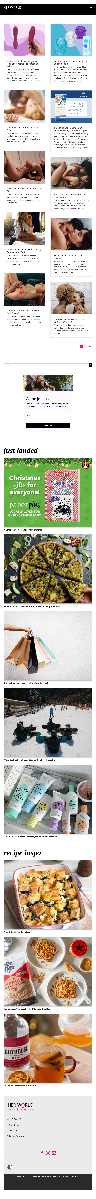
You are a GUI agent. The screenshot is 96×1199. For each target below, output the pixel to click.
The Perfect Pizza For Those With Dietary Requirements (32, 606)
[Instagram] (48, 1153)
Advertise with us (16, 1125)
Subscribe (48, 425)
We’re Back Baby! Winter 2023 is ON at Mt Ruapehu (29, 759)
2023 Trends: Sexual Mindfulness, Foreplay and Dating (24, 250)
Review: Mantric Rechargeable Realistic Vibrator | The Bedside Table (22, 63)
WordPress (64, 1177)
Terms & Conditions (17, 1136)
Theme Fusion (74, 1177)
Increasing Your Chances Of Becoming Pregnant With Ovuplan (71, 129)
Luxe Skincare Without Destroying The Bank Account (30, 836)
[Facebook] (42, 1153)
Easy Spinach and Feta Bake (17, 932)
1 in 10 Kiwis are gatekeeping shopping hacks (26, 683)
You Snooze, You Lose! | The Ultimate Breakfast (27, 1008)
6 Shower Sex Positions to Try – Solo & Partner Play (70, 320)
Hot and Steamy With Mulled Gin (20, 1085)
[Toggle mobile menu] (91, 7)
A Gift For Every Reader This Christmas (23, 529)
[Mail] (54, 1153)
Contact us (13, 1130)
